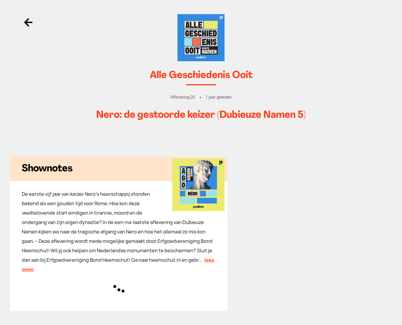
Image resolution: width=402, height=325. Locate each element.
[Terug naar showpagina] (201, 37)
